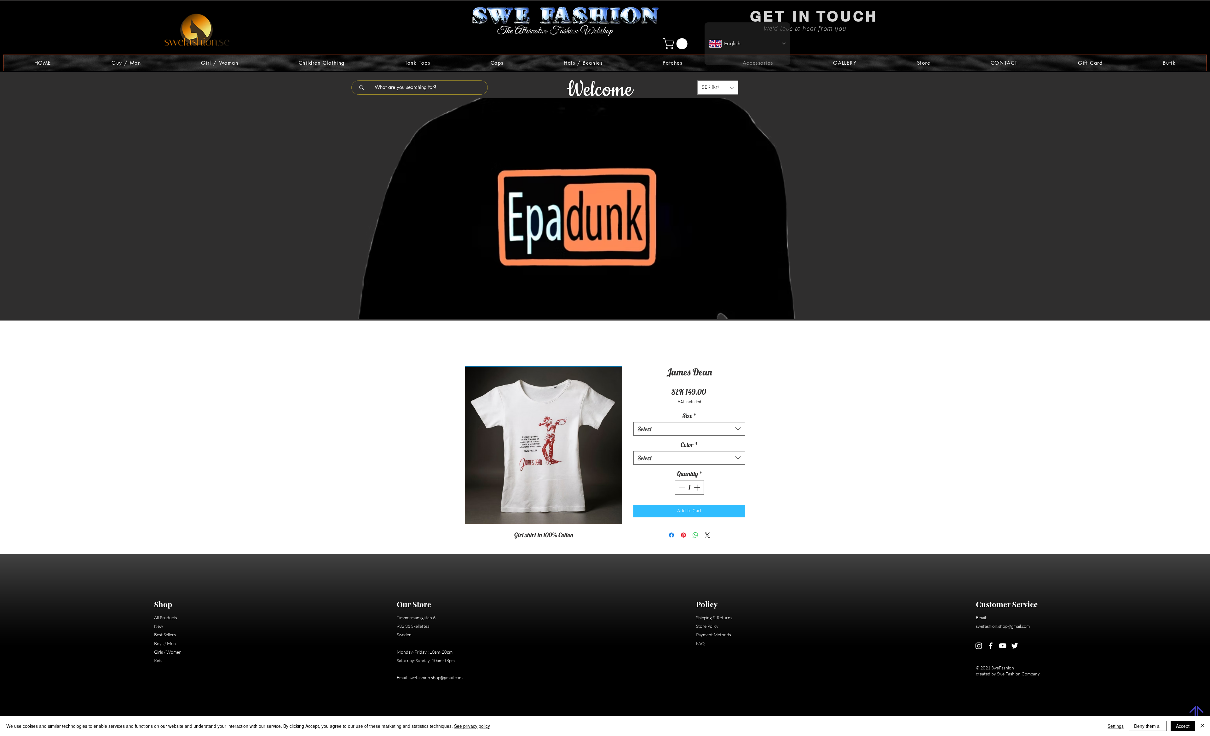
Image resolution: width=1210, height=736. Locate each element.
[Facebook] (990, 646)
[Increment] (697, 488)
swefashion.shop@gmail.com (436, 678)
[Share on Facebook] (671, 536)
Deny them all (1147, 726)
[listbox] (717, 87)
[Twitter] (1014, 646)
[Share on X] (707, 536)
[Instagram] (978, 646)
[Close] (1202, 726)
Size (689, 417)
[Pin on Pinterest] (683, 536)
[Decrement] (681, 488)
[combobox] (689, 430)
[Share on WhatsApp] (695, 536)
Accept (1183, 726)
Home (471, 344)
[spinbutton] (689, 488)
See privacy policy (472, 726)
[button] (676, 43)
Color (689, 446)
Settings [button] (1116, 726)
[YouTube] (1002, 646)
